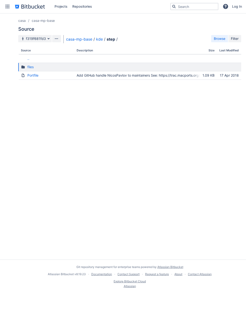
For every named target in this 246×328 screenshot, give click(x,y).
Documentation (101, 274)
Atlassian (130, 286)
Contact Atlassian (200, 274)
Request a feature (157, 274)
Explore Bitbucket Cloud (130, 281)
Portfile (32, 75)
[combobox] (194, 6)
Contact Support (128, 274)
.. (28, 58)
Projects (61, 6)
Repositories (82, 6)
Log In (237, 6)
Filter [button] (235, 38)
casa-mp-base (43, 20)
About (178, 274)
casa (22, 20)
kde (99, 39)
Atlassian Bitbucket (170, 267)
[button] (7, 6)
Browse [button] (219, 38)
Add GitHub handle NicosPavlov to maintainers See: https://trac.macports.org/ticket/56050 (149, 75)
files (30, 67)
